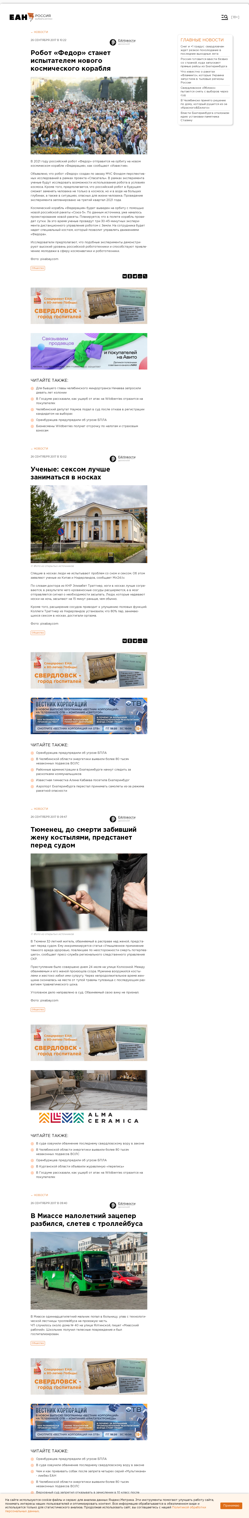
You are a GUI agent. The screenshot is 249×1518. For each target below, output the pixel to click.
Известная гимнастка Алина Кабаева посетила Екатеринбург (83, 780)
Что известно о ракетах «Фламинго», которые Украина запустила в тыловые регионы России (202, 77)
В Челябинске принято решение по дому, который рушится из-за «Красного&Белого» (204, 104)
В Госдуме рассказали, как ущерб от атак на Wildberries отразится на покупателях (89, 401)
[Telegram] (135, 276)
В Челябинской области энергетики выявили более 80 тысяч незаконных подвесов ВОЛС (82, 761)
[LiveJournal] (145, 276)
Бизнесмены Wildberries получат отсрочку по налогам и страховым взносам (87, 428)
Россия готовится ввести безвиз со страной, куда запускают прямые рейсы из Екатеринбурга (204, 63)
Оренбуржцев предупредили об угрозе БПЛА (71, 420)
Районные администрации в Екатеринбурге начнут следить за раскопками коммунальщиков (83, 771)
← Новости (39, 32)
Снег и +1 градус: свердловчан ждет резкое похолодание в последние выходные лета (202, 50)
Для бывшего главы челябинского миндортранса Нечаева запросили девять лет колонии (88, 390)
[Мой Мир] (140, 276)
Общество (38, 268)
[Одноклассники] (130, 276)
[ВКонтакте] (124, 276)
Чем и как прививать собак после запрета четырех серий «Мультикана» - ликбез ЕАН (91, 1473)
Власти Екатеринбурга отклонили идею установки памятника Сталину (205, 117)
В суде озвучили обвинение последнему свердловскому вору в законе (90, 1143)
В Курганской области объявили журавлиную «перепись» (80, 1166)
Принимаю (231, 1505)
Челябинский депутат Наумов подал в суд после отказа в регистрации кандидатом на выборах (90, 411)
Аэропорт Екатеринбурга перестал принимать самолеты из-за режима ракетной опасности (90, 788)
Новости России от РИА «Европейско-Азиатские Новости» (22, 17)
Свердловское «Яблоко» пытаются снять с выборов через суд (204, 91)
